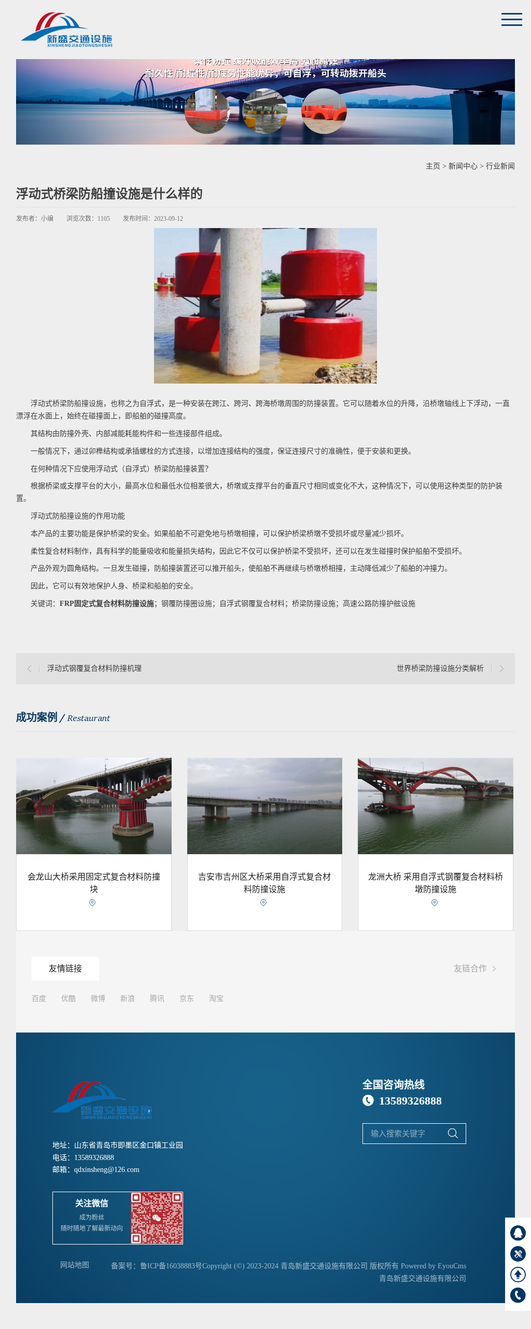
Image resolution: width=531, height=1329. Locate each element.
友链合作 (476, 969)
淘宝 (216, 998)
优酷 (68, 998)
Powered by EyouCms (432, 1266)
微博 (98, 998)
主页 (433, 166)
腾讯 (157, 998)
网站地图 (74, 1265)
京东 (186, 998)
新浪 (127, 998)
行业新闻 (500, 166)
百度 (39, 998)
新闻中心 (463, 166)
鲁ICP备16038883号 (171, 1266)
